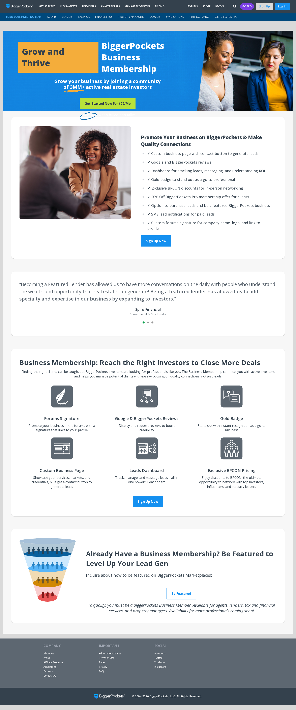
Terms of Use (106, 658)
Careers (48, 671)
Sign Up (264, 6)
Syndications (175, 17)
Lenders (67, 17)
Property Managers (131, 17)
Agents (52, 17)
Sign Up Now (156, 241)
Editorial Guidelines (110, 653)
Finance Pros (104, 17)
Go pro (247, 6)
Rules (102, 662)
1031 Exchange (199, 17)
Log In (282, 6)
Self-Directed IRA (226, 17)
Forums (193, 6)
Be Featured (181, 593)
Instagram (160, 667)
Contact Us (49, 675)
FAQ (101, 671)
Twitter (158, 658)
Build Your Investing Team (23, 17)
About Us (48, 653)
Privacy (103, 667)
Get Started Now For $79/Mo (108, 103)
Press (46, 658)
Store (207, 6)
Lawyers (155, 17)
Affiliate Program (53, 662)
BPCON (219, 6)
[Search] (234, 6)
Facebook (160, 653)
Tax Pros (83, 17)
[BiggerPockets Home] (21, 6)
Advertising (49, 667)
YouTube (159, 662)
